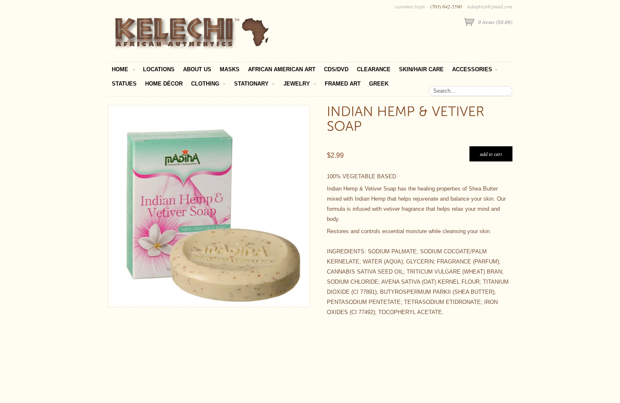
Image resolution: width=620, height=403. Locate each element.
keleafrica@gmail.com (489, 6)
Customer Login (410, 6)
